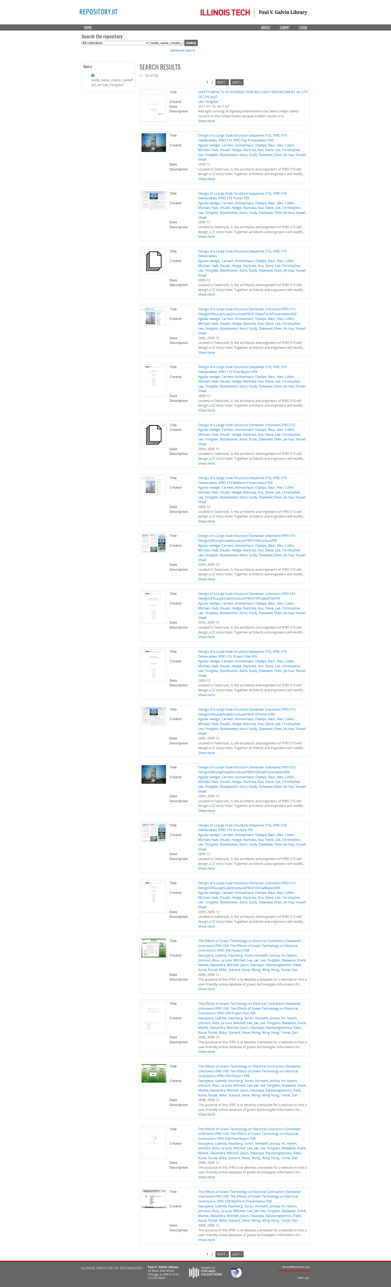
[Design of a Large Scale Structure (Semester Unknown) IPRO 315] (153, 446)
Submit (285, 27)
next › (222, 82)
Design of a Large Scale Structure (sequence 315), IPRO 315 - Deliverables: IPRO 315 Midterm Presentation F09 (243, 480)
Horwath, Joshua (267, 955)
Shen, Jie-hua (284, 155)
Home (88, 27)
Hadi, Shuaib (220, 150)
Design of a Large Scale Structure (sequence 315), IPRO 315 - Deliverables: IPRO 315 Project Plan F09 (243, 654)
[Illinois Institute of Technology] (112, 1269)
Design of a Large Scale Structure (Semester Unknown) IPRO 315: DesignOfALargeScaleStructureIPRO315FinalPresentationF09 (247, 769)
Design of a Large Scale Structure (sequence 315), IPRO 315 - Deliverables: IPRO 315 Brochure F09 (243, 827)
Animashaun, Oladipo (251, 145)
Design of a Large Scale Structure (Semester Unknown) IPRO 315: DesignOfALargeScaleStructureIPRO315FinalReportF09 (247, 885)
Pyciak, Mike (217, 970)
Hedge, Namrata (244, 150)
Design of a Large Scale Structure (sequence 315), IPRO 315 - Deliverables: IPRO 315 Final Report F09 (243, 369)
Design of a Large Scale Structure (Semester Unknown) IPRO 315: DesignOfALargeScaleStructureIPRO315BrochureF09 (247, 538)
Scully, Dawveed (260, 155)
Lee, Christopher (287, 150)
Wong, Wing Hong (265, 970)
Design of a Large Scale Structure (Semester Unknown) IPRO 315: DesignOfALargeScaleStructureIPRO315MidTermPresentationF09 (247, 311)
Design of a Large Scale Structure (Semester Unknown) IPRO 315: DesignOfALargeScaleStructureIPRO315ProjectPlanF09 (247, 596)
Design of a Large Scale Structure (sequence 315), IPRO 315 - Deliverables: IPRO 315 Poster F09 (243, 196)
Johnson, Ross (208, 960)
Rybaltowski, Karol (233, 155)
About (265, 27)
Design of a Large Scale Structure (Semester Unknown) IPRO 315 (246, 425)
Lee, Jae (252, 960)
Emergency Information (294, 1270)
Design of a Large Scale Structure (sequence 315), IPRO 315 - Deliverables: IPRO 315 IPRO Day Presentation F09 (243, 138)
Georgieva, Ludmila (212, 955)
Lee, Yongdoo (208, 101)
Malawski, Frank (294, 960)
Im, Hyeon (289, 955)
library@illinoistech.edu (296, 1267)
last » (237, 82)
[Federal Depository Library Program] (236, 1277)
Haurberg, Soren (240, 955)
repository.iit (98, 11)
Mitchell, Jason (237, 965)
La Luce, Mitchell (233, 960)
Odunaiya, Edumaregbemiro (271, 965)
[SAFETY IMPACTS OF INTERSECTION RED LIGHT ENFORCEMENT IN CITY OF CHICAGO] (153, 120)
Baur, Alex (275, 145)
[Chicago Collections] (205, 1277)
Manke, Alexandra (211, 965)
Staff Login (304, 1278)
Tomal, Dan (289, 970)
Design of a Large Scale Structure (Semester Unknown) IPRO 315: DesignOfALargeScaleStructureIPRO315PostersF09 (247, 711)
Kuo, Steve (265, 150)
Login (303, 27)
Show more (206, 121)
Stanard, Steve (239, 970)
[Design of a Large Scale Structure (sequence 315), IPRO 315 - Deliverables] (153, 272)
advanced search (182, 50)
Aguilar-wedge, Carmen (215, 145)
